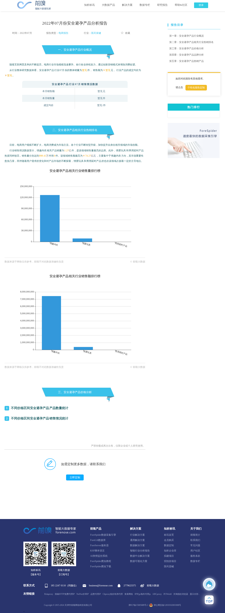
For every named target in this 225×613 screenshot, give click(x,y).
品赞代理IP (96, 594)
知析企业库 (170, 550)
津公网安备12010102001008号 (167, 605)
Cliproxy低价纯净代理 (113, 594)
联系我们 (195, 540)
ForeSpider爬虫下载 (100, 566)
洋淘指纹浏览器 (180, 594)
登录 (201, 5)
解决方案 (127, 5)
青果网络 (128, 594)
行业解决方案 (137, 535)
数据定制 (169, 545)
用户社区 (195, 550)
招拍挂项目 (170, 561)
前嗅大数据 (153, 585)
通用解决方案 (137, 540)
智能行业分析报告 (140, 550)
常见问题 (195, 545)
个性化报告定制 (196, 87)
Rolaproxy (48, 594)
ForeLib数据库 (98, 540)
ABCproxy (157, 594)
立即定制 (75, 477)
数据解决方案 (137, 545)
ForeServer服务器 (99, 545)
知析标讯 (89, 5)
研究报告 (162, 5)
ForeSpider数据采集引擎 (103, 535)
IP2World (167, 594)
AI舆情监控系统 (99, 556)
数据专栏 (145, 5)
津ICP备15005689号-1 (138, 605)
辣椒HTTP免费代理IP (65, 594)
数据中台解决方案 (140, 556)
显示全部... (195, 594)
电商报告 (63, 33)
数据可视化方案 (138, 561)
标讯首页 (169, 535)
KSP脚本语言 (97, 550)
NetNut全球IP (82, 594)
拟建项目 (169, 556)
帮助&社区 (181, 5)
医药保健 (96, 33)
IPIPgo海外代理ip (143, 594)
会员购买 (169, 540)
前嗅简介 (195, 535)
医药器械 (169, 566)
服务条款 (195, 556)
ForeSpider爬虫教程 (100, 561)
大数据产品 (108, 5)
